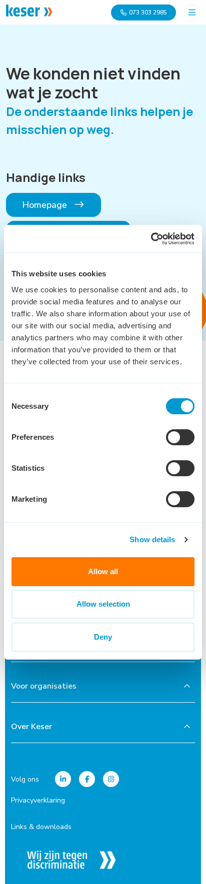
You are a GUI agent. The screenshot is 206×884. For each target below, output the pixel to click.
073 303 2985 (148, 12)
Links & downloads (41, 827)
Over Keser (31, 726)
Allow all (103, 571)
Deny (103, 637)
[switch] (180, 437)
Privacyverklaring (38, 800)
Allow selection (103, 604)
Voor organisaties (43, 686)
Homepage (46, 205)
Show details (152, 539)
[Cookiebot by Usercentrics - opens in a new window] (150, 238)
